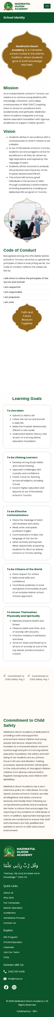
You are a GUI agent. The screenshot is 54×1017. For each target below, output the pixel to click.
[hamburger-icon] (47, 6)
